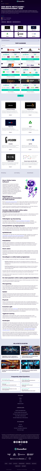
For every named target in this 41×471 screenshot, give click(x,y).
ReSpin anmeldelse (30, 76)
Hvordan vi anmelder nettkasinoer (20, 430)
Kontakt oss (20, 428)
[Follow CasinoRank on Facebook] (14, 444)
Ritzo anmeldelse (11, 91)
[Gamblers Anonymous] (14, 457)
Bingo (20, 400)
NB (19, 447)
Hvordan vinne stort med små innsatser (20, 416)
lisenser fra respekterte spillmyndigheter (23, 220)
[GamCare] (21, 457)
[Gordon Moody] (30, 457)
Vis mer (19, 95)
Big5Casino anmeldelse (11, 76)
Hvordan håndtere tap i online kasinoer (20, 420)
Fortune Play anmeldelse (30, 60)
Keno (20, 402)
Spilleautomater (20, 406)
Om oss (20, 426)
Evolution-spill (15, 311)
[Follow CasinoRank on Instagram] (17, 444)
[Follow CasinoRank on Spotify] (24, 444)
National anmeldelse (30, 91)
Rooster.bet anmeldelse (11, 60)
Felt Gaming (3, 172)
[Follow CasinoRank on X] (19, 444)
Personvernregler (20, 432)
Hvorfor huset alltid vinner (20, 412)
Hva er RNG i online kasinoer (20, 418)
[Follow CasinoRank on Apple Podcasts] (26, 444)
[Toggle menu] (2, 1)
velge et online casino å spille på (11, 201)
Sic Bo (20, 404)
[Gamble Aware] (18, 461)
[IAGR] (9, 457)
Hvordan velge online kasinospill (20, 414)
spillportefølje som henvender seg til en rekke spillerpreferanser (13, 235)
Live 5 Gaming (17, 172)
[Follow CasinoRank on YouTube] (21, 444)
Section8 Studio (30, 172)
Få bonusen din (10, 59)
